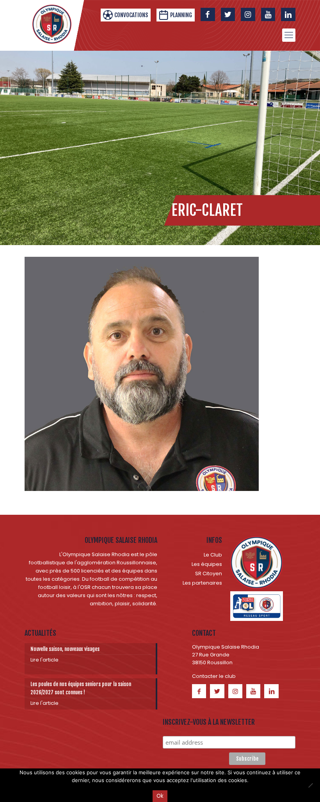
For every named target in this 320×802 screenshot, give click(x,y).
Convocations (131, 15)
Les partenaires (202, 583)
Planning (181, 15)
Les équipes (207, 564)
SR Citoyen (208, 573)
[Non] (310, 785)
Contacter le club (214, 676)
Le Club (213, 554)
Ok (160, 796)
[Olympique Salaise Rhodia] (51, 24)
